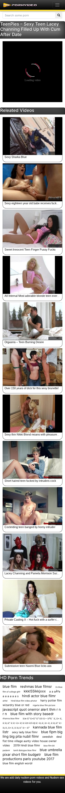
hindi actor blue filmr (39, 696)
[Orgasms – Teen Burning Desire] (32, 321)
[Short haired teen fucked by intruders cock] (32, 460)
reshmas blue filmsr (36, 686)
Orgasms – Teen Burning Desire (24, 342)
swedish (47, 736)
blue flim (10, 686)
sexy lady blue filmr (25, 732)
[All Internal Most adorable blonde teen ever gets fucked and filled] (32, 275)
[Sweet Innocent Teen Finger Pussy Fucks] (32, 229)
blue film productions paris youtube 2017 (30, 756)
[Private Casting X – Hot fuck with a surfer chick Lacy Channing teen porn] (32, 599)
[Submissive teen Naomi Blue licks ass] (32, 645)
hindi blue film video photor (24, 700)
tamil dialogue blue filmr (24, 750)
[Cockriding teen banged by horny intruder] (32, 506)
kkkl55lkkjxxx (35, 691)
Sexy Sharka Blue (16, 157)
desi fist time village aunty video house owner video (32, 741)
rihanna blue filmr (11, 718)
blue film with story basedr (32, 714)
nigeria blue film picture (44, 705)
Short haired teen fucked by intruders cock (30, 480)
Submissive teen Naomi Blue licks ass (28, 665)
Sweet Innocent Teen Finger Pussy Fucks (30, 249)
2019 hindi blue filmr (26, 745)
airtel (5, 700)
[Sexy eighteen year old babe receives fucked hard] (32, 182)
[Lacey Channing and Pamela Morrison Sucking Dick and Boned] (32, 552)
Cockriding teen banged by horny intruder (30, 527)
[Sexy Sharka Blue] (32, 136)
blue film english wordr (18, 763)
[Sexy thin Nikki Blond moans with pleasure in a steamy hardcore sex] (32, 414)
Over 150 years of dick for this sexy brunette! (32, 388)
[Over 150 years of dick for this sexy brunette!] (32, 367)
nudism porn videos (32, 777)
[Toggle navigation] (57, 4)
